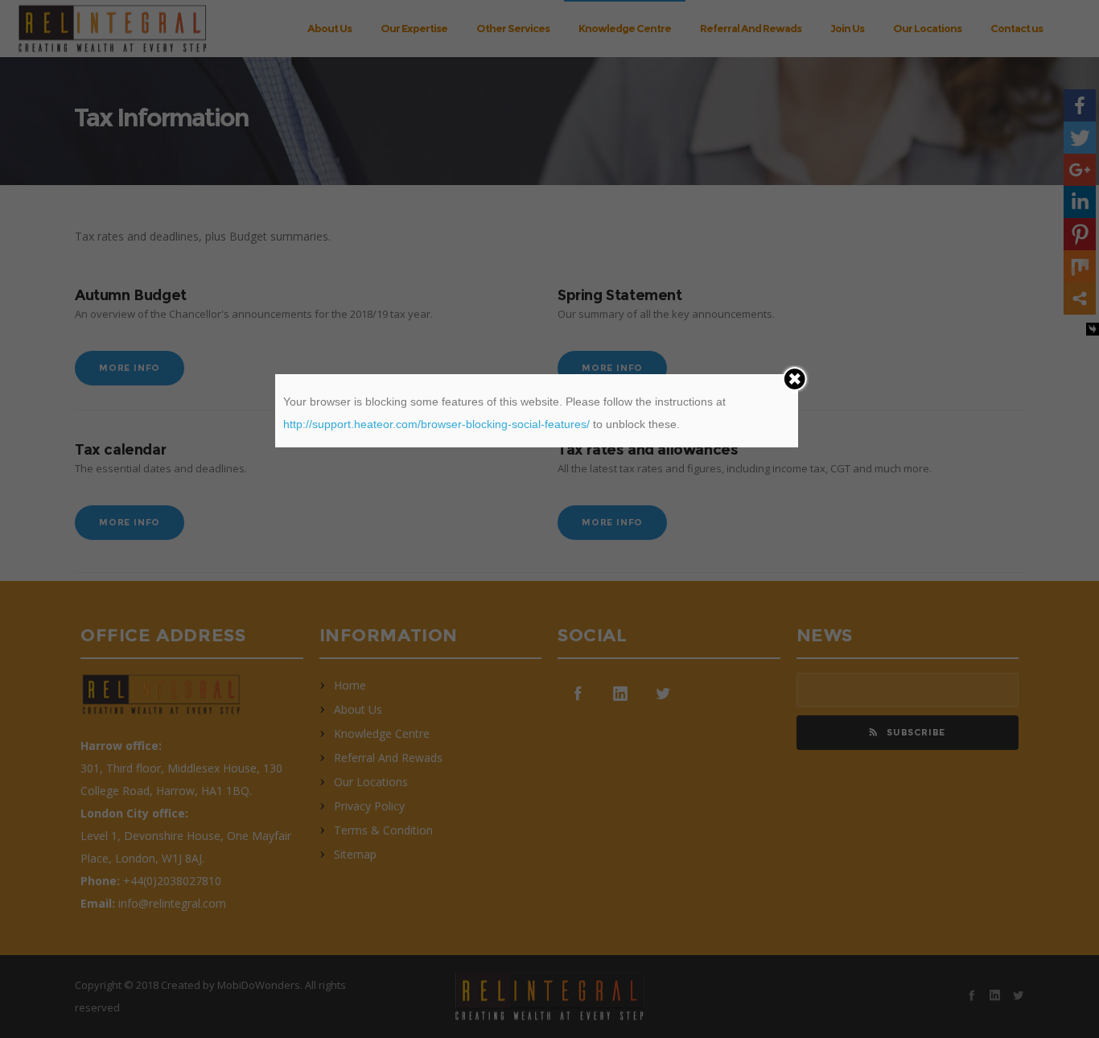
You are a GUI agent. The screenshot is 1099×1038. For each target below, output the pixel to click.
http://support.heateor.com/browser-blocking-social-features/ (436, 424)
